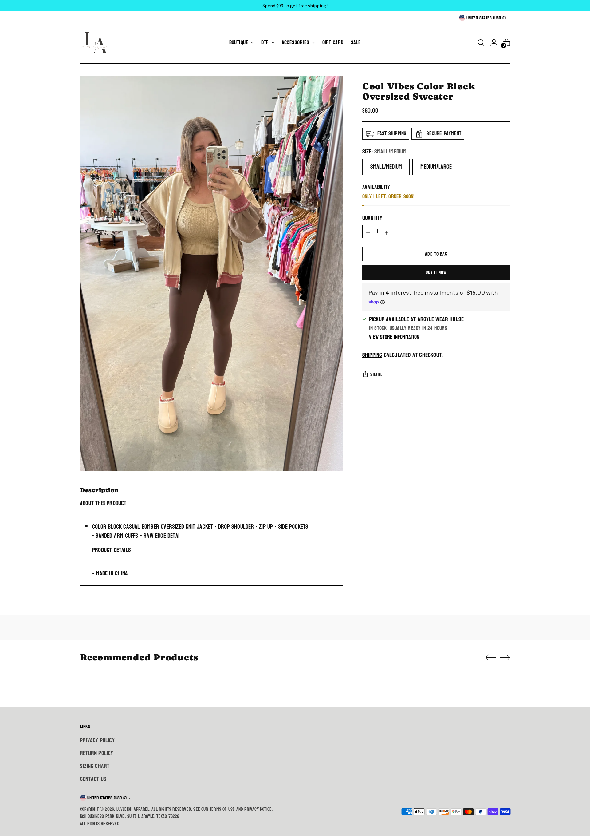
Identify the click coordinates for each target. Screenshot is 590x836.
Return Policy (96, 753)
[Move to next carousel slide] (505, 657)
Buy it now (436, 272)
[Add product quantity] (386, 231)
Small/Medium (386, 166)
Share (376, 374)
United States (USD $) (486, 18)
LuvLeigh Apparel (132, 809)
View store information (394, 337)
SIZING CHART (94, 766)
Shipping (372, 355)
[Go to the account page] (494, 42)
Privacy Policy (97, 740)
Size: (384, 151)
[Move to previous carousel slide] (491, 657)
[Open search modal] (481, 42)
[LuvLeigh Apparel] (95, 42)
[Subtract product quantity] (368, 231)
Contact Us (93, 779)
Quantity (372, 218)
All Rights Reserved (100, 823)
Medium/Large (436, 166)
